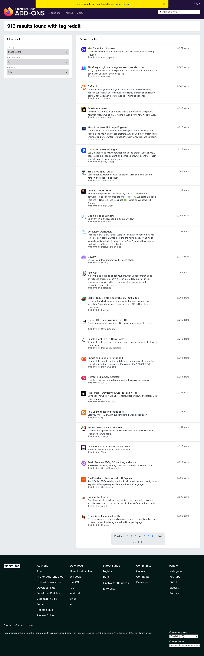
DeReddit (93, 86)
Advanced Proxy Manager (102, 149)
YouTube (174, 576)
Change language (178, 632)
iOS (72, 587)
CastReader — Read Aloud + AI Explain (110, 478)
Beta (106, 576)
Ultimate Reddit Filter (100, 190)
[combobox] (179, 12)
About (41, 571)
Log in (197, 3)
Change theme (176, 641)
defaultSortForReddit (100, 231)
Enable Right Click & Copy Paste (106, 339)
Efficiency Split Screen (100, 171)
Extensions (54, 12)
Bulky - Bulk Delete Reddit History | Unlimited (113, 298)
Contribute (142, 576)
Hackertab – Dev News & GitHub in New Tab (112, 392)
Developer (142, 582)
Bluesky (174, 587)
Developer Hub (46, 587)
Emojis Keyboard (97, 108)
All (71, 604)
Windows (75, 576)
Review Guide (45, 615)
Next (159, 536)
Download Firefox (81, 571)
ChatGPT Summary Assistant (104, 377)
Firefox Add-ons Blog (50, 576)
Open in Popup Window (101, 215)
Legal (30, 625)
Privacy (7, 625)
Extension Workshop (49, 582)
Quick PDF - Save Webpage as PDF (107, 320)
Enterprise (109, 588)
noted (31, 633)
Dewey (92, 257)
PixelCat (92, 272)
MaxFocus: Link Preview (101, 48)
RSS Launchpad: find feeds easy (106, 411)
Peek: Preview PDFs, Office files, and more (112, 462)
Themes (68, 12)
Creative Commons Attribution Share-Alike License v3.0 (104, 633)
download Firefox (120, 4)
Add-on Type (13, 57)
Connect (141, 571)
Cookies (19, 625)
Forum (41, 604)
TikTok (173, 582)
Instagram (175, 571)
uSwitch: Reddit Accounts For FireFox (109, 446)
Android (75, 593)
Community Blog (47, 598)
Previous (119, 536)
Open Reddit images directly (104, 516)
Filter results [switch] (14, 39)
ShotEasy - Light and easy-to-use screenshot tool (116, 67)
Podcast (174, 593)
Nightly (107, 571)
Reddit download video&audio (105, 427)
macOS (74, 582)
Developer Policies (48, 593)
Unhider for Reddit (98, 497)
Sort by (10, 47)
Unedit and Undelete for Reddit (105, 358)
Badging (11, 67)
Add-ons (42, 565)
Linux (73, 598)
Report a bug (45, 609)
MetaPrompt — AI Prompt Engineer (108, 127)
